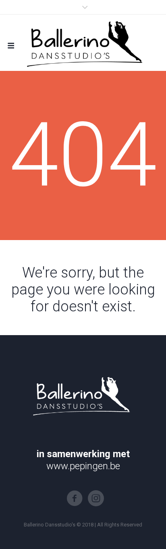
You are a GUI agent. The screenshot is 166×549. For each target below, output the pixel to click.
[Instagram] (96, 498)
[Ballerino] (83, 43)
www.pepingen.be (83, 466)
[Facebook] (74, 498)
